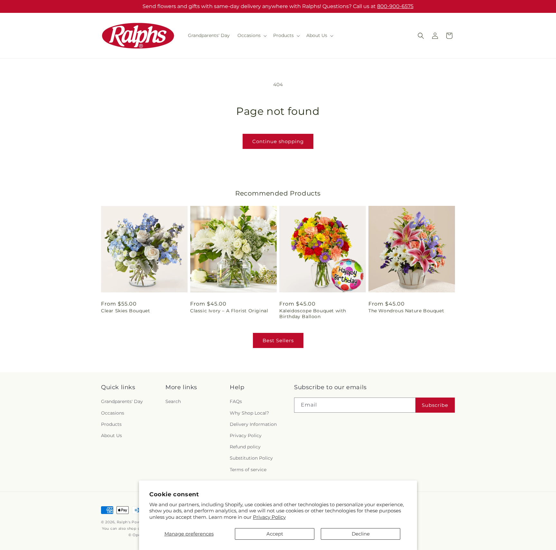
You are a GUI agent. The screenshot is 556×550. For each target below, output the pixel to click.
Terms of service (248, 469)
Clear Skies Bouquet (125, 311)
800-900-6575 (395, 6)
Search (173, 402)
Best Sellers (278, 340)
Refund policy (245, 447)
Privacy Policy (269, 517)
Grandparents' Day (122, 402)
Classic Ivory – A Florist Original (229, 311)
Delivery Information (253, 424)
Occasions (112, 413)
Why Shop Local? (249, 413)
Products (111, 424)
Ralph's (124, 522)
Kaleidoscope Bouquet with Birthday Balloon (312, 313)
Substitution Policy (251, 458)
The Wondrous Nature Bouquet (406, 311)
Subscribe (435, 405)
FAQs (236, 402)
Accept (274, 534)
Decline (361, 534)
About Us (111, 435)
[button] (251, 35)
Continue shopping (278, 141)
